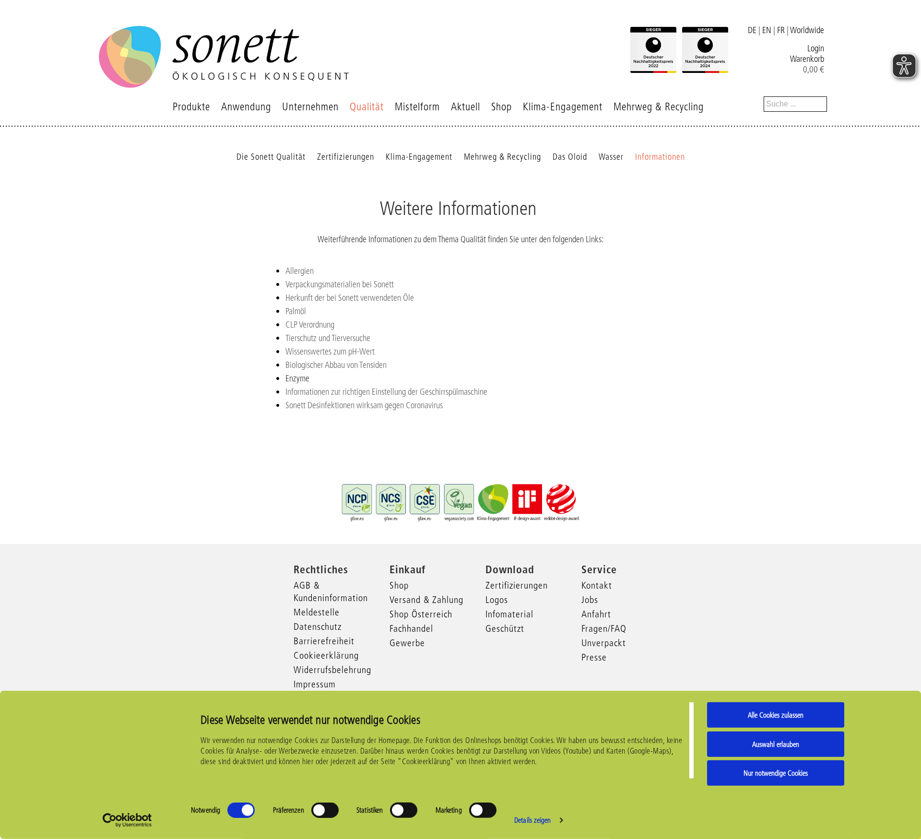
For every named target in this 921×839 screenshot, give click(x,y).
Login (815, 48)
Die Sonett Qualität (271, 157)
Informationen (660, 157)
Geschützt (504, 628)
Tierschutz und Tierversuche (327, 338)
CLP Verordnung (309, 324)
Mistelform (417, 106)
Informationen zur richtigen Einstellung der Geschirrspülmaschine (386, 392)
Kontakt (596, 585)
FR (781, 30)
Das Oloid (570, 157)
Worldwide (807, 30)
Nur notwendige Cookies (776, 773)
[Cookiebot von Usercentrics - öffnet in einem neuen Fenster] (127, 820)
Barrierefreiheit (324, 641)
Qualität (367, 106)
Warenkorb (807, 59)
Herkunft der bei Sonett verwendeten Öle (349, 298)
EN (766, 30)
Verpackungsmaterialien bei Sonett (339, 284)
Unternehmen (310, 106)
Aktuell (465, 106)
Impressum (315, 684)
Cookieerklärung (326, 655)
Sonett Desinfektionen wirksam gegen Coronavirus (364, 405)
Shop (501, 106)
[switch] (325, 810)
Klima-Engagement (562, 106)
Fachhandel (411, 628)
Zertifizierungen (345, 157)
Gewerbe (407, 643)
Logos (496, 599)
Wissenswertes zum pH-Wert (330, 351)
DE (752, 30)
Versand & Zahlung (426, 599)
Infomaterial (509, 614)
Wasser (611, 157)
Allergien (299, 271)
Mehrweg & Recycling (659, 106)
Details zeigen (532, 820)
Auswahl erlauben (775, 743)
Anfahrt (596, 614)
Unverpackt (603, 643)
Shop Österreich (421, 614)
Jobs (589, 599)
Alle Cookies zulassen (775, 715)
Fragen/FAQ (603, 628)
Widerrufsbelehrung (332, 669)
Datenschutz (318, 626)
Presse (594, 657)
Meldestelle (317, 612)
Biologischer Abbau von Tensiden (336, 365)
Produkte (191, 106)
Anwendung (246, 106)
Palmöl (295, 311)
